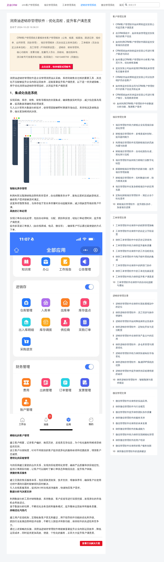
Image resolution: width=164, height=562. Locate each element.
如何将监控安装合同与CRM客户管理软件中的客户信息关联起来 (135, 87)
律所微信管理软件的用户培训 (130, 440)
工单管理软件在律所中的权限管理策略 (135, 225)
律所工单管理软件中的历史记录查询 (134, 239)
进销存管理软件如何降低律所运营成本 (135, 321)
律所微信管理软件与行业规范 (130, 406)
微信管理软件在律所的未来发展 (131, 423)
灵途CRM (12, 5)
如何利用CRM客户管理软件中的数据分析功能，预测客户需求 (135, 105)
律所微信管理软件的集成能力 (130, 428)
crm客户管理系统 (30, 4)
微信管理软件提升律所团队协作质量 (134, 412)
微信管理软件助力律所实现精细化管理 (135, 434)
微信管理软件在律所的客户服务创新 (134, 445)
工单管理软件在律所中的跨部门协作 (134, 265)
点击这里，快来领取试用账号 (56, 66)
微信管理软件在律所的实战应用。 (132, 400)
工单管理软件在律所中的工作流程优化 (135, 250)
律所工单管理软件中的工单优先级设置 (135, 270)
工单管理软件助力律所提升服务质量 (134, 245)
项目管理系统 (50, 4)
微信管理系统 (108, 4)
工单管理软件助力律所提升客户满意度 (135, 276)
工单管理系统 (69, 4)
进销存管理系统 (88, 4)
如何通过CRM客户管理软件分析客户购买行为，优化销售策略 (135, 61)
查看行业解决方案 (91, 543)
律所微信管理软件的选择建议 (131, 451)
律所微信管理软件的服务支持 (130, 417)
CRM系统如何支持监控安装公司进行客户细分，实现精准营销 (135, 96)
